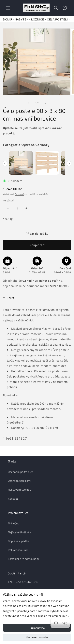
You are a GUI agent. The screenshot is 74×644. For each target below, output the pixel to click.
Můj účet (13, 523)
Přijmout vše (37, 627)
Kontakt (13, 498)
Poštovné (19, 194)
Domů (7, 19)
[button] (8, 8)
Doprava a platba (18, 541)
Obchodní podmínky (20, 472)
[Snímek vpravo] (45, 102)
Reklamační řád (17, 550)
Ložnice (37, 19)
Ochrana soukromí (19, 481)
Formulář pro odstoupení (23, 559)
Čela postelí (57, 19)
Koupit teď (37, 245)
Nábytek (21, 19)
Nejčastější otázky (19, 532)
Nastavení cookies (37, 637)
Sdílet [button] (10, 298)
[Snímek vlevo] (28, 102)
